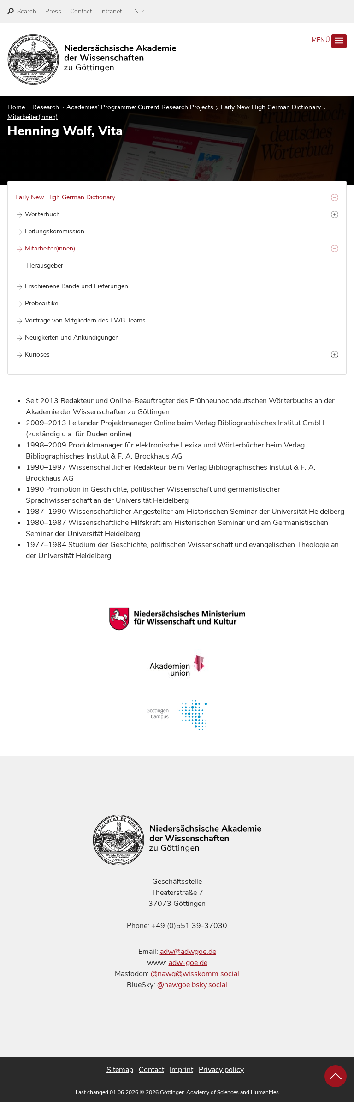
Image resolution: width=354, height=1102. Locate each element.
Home (16, 107)
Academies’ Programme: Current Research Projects (139, 107)
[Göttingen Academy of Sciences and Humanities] (92, 59)
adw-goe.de (188, 963)
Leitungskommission (54, 231)
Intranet (111, 11)
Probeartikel (42, 303)
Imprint (181, 1070)
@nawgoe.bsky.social (192, 985)
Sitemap (119, 1070)
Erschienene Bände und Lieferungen (76, 286)
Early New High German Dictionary (271, 107)
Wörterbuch (42, 214)
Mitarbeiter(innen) (32, 117)
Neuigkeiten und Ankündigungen (72, 337)
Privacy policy (221, 1070)
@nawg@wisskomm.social (195, 974)
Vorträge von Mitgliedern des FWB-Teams (85, 320)
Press (53, 11)
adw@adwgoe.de (188, 952)
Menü (322, 40)
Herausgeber (44, 265)
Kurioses (37, 354)
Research (45, 107)
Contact (81, 11)
